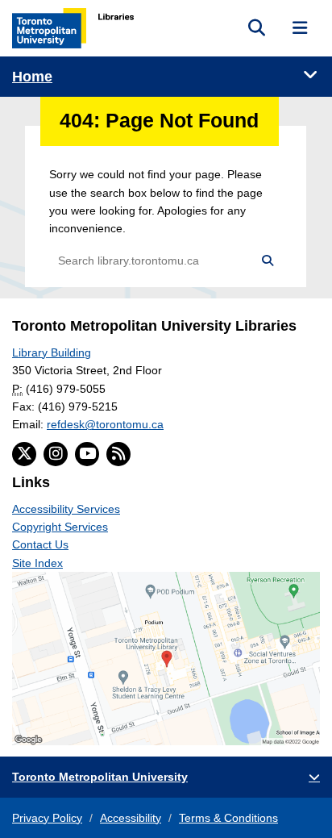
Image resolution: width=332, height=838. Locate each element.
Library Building (51, 352)
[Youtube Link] (87, 454)
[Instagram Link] (56, 454)
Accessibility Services (66, 508)
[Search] (267, 261)
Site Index (37, 563)
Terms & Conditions (228, 817)
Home (32, 77)
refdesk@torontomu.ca (105, 424)
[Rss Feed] (118, 454)
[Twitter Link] (24, 454)
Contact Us (40, 544)
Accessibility (130, 817)
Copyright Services (60, 526)
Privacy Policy (47, 817)
